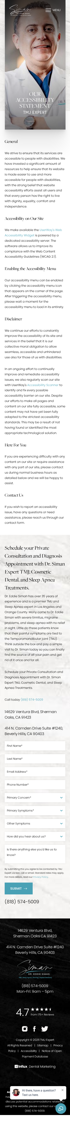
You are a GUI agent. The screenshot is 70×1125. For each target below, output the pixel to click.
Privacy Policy (40, 876)
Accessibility (29, 1051)
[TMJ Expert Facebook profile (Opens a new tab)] (34, 1029)
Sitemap (42, 1045)
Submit (16, 888)
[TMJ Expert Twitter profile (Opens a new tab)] (44, 1029)
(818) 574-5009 (32, 700)
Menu (57, 10)
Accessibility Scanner (43, 385)
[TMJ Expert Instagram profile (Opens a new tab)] (24, 1029)
